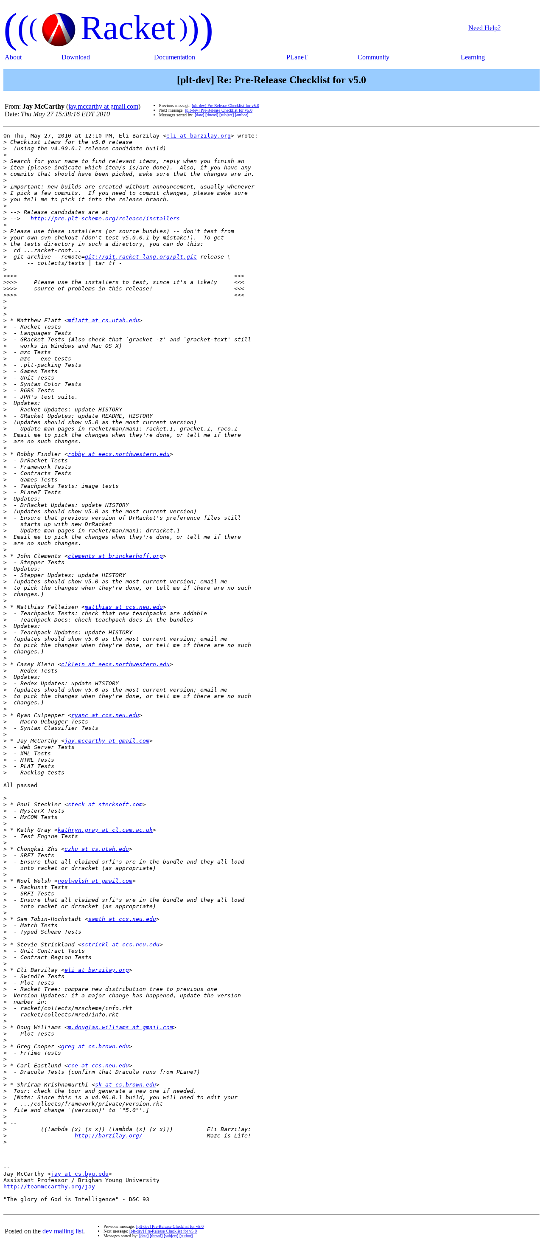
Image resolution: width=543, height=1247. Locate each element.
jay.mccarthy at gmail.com (103, 106)
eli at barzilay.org (198, 135)
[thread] (211, 115)
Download (76, 57)
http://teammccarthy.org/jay (49, 1186)
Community (373, 57)
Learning (473, 57)
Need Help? (484, 27)
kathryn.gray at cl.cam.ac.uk (105, 830)
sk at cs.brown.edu (125, 1084)
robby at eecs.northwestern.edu (119, 454)
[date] (199, 115)
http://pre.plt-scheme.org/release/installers (105, 218)
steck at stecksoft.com (105, 804)
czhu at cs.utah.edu (96, 849)
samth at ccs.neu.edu (122, 919)
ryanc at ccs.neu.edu (105, 715)
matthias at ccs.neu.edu (124, 607)
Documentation (174, 57)
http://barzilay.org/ (109, 1135)
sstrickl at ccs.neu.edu (120, 944)
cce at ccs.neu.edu (98, 1065)
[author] (241, 115)
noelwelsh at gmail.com (95, 881)
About (13, 57)
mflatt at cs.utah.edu (103, 320)
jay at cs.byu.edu (80, 1174)
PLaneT (297, 57)
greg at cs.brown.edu (95, 1046)
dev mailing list (62, 1231)
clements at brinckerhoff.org (115, 556)
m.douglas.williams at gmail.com (120, 1027)
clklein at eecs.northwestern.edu (115, 664)
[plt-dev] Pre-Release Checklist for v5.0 (225, 105)
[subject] (226, 115)
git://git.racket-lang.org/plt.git (141, 256)
